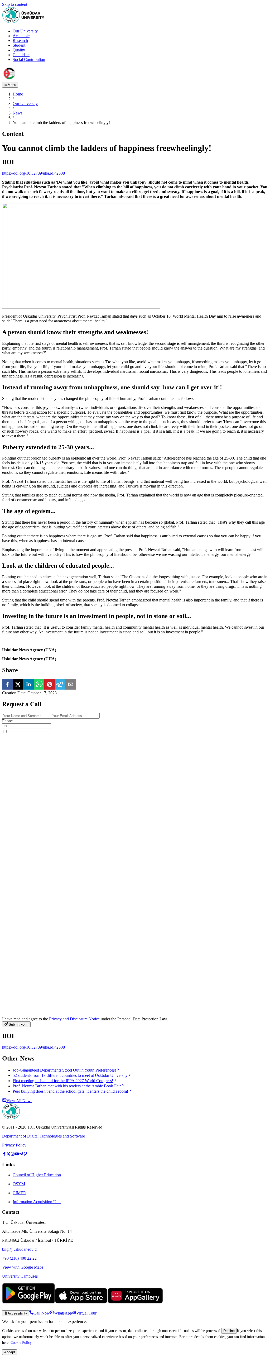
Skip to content (14, 4)
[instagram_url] (13, 1154)
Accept (9, 1352)
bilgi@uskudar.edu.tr (19, 1249)
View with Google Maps (22, 1267)
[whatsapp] (39, 685)
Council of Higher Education (37, 1175)
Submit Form (18, 1024)
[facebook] (7, 685)
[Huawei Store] (135, 1302)
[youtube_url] (17, 1154)
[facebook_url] (4, 1154)
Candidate (21, 54)
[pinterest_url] (25, 1154)
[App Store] (81, 1302)
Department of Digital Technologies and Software (43, 1136)
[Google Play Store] (28, 1302)
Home (18, 94)
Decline (229, 1331)
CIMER (19, 1193)
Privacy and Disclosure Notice (74, 1019)
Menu (12, 85)
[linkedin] (28, 685)
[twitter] (18, 685)
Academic (21, 36)
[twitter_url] (8, 1154)
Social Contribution (29, 59)
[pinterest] (49, 685)
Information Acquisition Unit (37, 1202)
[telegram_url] (21, 1154)
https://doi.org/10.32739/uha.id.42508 (33, 173)
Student (19, 45)
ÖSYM (19, 1184)
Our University (25, 31)
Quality (19, 50)
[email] (70, 685)
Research (20, 40)
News (17, 113)
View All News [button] (19, 1100)
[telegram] (60, 685)
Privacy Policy (14, 1145)
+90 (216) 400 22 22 (19, 1258)
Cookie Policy (21, 1342)
